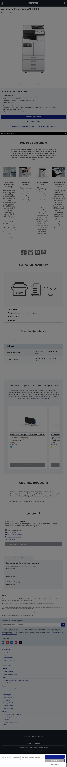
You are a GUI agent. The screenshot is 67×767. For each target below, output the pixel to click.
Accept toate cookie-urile (55, 756)
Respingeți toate (55, 760)
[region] (33, 760)
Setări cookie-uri (55, 764)
